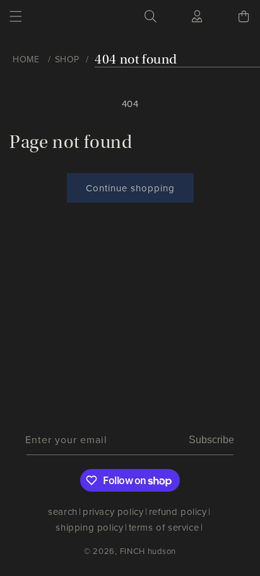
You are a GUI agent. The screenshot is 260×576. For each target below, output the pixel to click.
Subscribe (211, 439)
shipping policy (89, 527)
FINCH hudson (148, 551)
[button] (16, 16)
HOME (26, 59)
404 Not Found (136, 59)
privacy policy (113, 512)
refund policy (178, 512)
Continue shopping (130, 188)
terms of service (164, 527)
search (63, 512)
